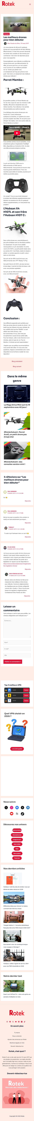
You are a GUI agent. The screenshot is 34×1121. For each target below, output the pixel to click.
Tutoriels (17, 858)
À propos (17, 1032)
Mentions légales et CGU (17, 1043)
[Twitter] (13, 1021)
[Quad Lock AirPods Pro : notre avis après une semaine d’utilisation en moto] (13, 986)
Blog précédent (17, 361)
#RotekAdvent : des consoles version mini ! (14, 463)
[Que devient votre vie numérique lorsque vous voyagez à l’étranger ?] (12, 936)
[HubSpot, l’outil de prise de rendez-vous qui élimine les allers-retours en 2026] (12, 878)
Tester (26, 690)
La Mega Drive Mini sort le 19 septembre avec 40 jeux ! (17, 406)
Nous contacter (17, 1036)
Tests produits (17, 830)
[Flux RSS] (17, 813)
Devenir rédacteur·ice (17, 1046)
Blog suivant (17, 366)
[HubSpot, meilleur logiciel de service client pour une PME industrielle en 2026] (13, 955)
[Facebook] (17, 807)
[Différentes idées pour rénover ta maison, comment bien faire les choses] (13, 898)
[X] (6, 807)
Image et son (17, 839)
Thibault (11, 527)
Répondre (28, 501)
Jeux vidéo (17, 844)
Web (17, 849)
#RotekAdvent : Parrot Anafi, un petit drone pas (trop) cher (15, 434)
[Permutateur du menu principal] (30, 4)
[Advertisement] (17, 776)
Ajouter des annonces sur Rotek (17, 1039)
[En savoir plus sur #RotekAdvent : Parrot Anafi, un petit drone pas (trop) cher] (17, 421)
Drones (6, 34)
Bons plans (17, 853)
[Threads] (22, 807)
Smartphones (17, 835)
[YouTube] (11, 813)
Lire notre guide (17, 749)
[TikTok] (22, 814)
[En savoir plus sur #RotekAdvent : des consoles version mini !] (17, 450)
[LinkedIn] (28, 807)
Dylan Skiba (11, 547)
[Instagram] (11, 807)
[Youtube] (16, 1021)
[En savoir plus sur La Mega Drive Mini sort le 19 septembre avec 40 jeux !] (17, 393)
